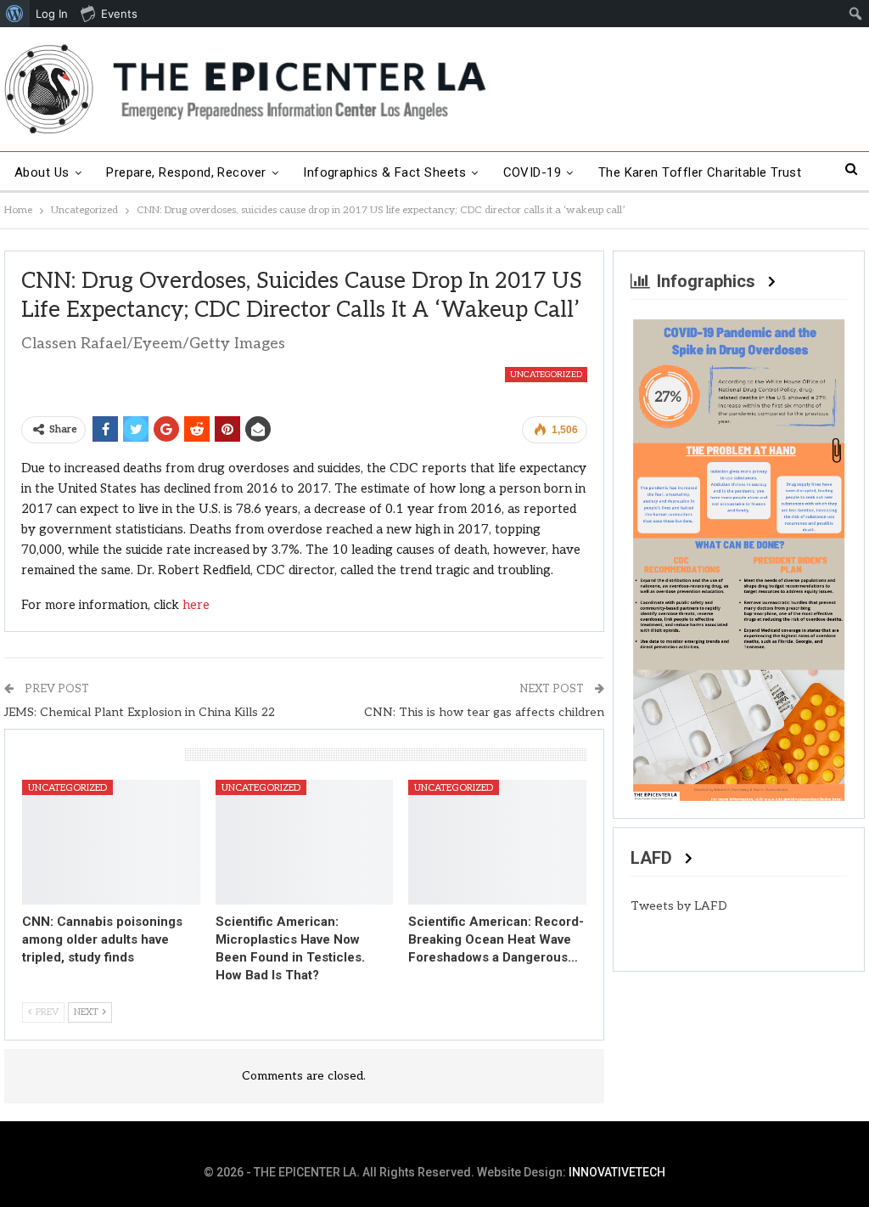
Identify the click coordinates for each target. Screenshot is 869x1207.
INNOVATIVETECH (617, 1172)
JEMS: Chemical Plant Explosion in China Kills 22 (139, 712)
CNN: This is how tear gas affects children (484, 712)
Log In (52, 13)
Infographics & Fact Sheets (384, 172)
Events (119, 13)
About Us (42, 172)
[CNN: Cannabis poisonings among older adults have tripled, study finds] (111, 842)
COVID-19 (532, 172)
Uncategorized (546, 374)
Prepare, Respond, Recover (186, 172)
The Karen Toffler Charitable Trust (700, 172)
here (196, 604)
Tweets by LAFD (679, 906)
